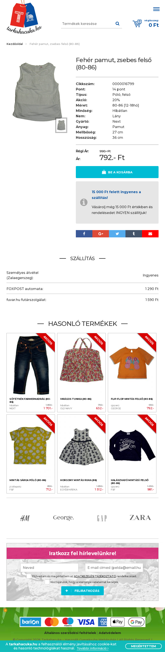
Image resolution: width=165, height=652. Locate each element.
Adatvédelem (110, 633)
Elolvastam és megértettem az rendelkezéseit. (84, 576)
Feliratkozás (87, 591)
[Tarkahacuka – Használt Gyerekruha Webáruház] (23, 17)
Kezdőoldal (14, 44)
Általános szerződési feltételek (70, 633)
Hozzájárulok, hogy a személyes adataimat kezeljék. (84, 582)
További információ (92, 648)
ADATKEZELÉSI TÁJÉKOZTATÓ (95, 576)
